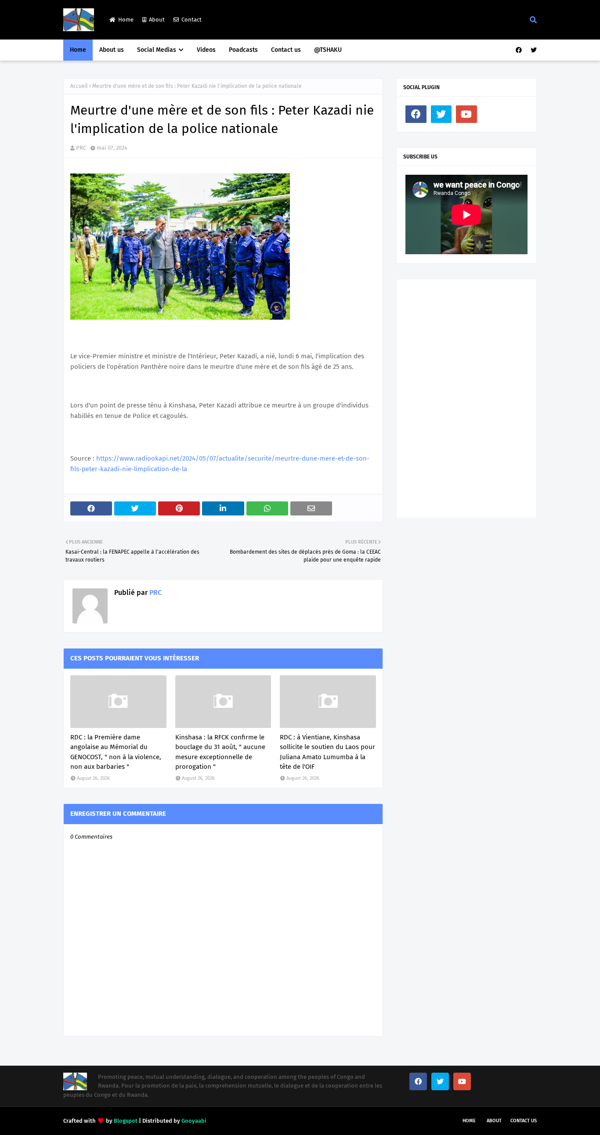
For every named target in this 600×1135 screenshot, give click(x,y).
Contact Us (523, 1121)
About (157, 19)
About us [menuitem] (111, 50)
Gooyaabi (193, 1120)
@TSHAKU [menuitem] (328, 50)
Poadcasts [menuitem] (243, 50)
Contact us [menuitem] (286, 50)
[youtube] (466, 114)
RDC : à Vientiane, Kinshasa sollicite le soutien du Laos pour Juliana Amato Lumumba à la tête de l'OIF (327, 752)
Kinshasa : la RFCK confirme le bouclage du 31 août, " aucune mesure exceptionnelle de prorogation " (220, 752)
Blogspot (125, 1120)
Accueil (79, 86)
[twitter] (532, 50)
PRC (81, 147)
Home (126, 19)
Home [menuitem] (78, 50)
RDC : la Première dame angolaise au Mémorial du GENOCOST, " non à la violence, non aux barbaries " (115, 752)
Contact (191, 19)
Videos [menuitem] (206, 50)
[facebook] (518, 50)
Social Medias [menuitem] (156, 50)
